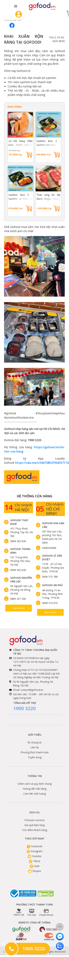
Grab (36, 866)
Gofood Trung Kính (20, 550)
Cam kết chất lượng (34, 793)
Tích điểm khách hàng (34, 830)
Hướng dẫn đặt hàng (34, 788)
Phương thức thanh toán (35, 752)
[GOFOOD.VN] (42, 6)
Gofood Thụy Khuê (19, 522)
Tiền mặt (31, 914)
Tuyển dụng (34, 757)
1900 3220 (24, 708)
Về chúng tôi (34, 742)
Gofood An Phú (52, 585)
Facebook (36, 846)
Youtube (36, 856)
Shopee (36, 871)
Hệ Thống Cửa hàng (34, 496)
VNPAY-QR (19, 914)
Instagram (36, 851)
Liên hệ (34, 747)
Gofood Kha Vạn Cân (53, 525)
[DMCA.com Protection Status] (46, 893)
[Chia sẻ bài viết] (12, 25)
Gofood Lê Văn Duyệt (52, 557)
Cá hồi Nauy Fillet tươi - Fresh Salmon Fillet (20, 144)
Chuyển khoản (46, 914)
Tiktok (36, 861)
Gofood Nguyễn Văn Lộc (21, 579)
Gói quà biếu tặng (34, 825)
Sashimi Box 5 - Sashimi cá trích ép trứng (20, 198)
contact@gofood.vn (32, 689)
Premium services (34, 820)
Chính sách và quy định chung (34, 783)
